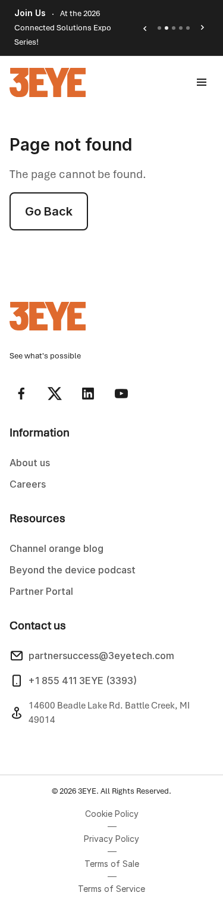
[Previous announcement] (144, 28)
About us (30, 463)
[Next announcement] (202, 28)
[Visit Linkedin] (88, 393)
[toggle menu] (201, 82)
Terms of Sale (111, 864)
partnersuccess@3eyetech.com (101, 655)
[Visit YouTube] (121, 393)
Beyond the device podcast (73, 570)
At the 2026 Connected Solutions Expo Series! (62, 27)
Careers (28, 484)
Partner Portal (41, 591)
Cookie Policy (112, 814)
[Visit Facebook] (21, 393)
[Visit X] (55, 393)
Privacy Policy (111, 839)
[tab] (159, 28)
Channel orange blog (56, 548)
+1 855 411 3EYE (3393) (83, 680)
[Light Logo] (48, 82)
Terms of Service (111, 889)
